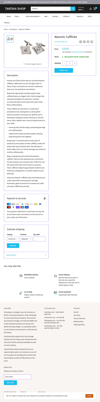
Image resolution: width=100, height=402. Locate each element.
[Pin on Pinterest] (84, 41)
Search (76, 312)
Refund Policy (11, 255)
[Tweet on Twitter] (88, 41)
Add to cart (64, 70)
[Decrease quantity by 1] (64, 63)
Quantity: (57, 63)
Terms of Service (79, 318)
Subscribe (10, 383)
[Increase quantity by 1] (75, 63)
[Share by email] (91, 41)
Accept (89, 396)
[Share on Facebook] (80, 41)
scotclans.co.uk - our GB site (54, 317)
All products (13, 29)
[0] (94, 9)
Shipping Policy (79, 325)
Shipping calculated (77, 52)
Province (23, 234)
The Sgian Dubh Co (60, 42)
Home (6, 29)
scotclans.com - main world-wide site (54, 313)
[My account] (91, 9)
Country (9, 234)
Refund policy (78, 321)
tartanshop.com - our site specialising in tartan (53, 327)
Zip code (36, 234)
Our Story (77, 315)
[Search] (72, 9)
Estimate (13, 245)
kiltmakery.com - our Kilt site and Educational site (54, 322)
